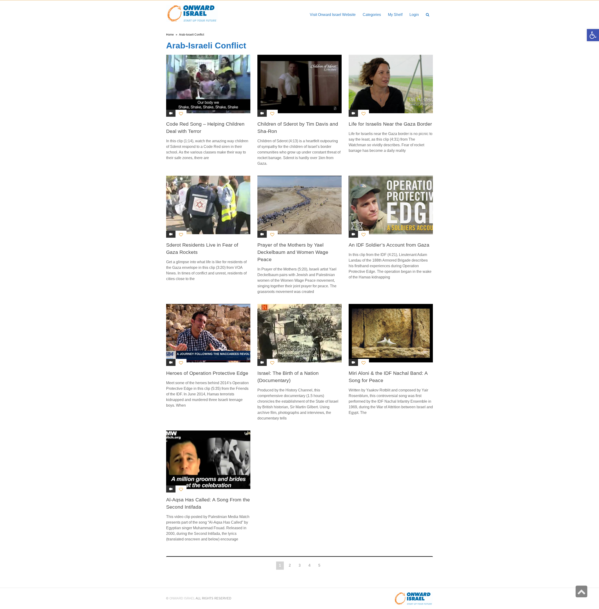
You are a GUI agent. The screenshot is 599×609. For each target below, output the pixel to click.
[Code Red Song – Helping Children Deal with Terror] (208, 84)
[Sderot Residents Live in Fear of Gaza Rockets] (208, 205)
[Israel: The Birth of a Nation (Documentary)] (299, 333)
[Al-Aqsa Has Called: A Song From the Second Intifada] (208, 459)
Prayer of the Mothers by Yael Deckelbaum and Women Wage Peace (292, 252)
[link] (395, 14)
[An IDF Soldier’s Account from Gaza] (391, 205)
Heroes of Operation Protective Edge (207, 373)
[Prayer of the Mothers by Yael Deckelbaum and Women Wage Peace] (299, 205)
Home (170, 34)
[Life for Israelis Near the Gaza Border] (391, 84)
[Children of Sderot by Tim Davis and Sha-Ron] (299, 84)
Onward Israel (182, 598)
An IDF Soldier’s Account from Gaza (389, 245)
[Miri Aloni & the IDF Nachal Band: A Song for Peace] (391, 333)
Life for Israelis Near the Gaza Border (390, 124)
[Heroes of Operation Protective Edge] (208, 333)
